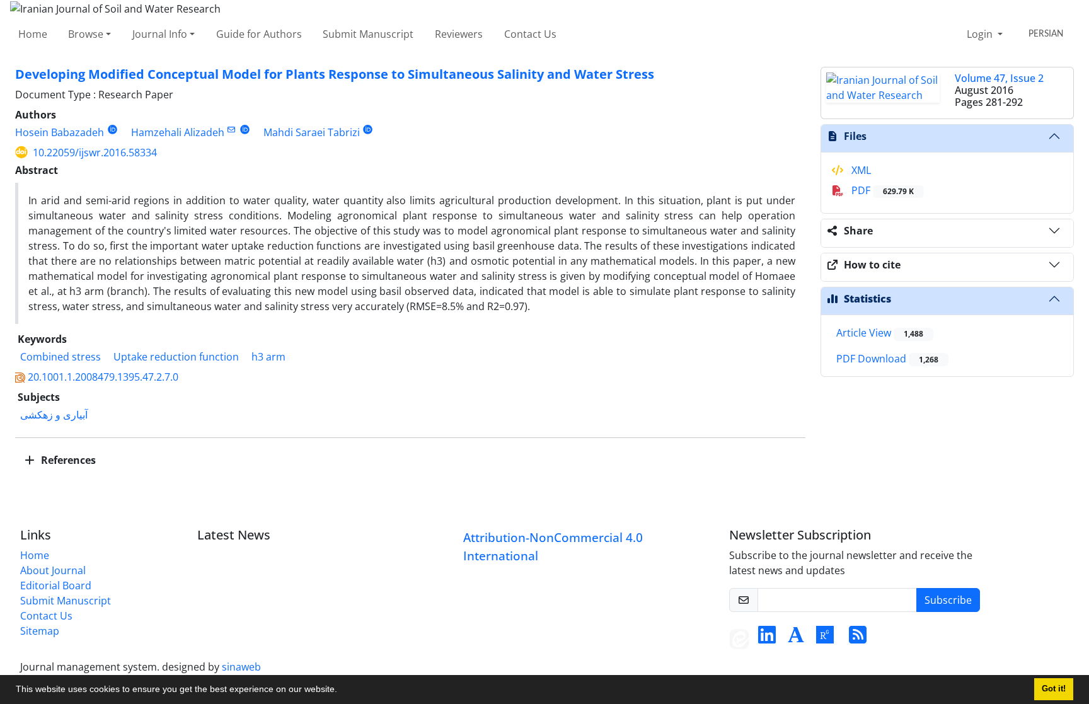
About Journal (53, 570)
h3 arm (268, 357)
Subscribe (948, 600)
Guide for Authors (259, 34)
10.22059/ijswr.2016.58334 (95, 152)
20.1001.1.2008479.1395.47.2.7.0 (103, 377)
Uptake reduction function (176, 357)
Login (981, 34)
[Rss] (858, 638)
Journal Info (159, 34)
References (67, 460)
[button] (341, 691)
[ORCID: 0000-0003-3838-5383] (112, 129)
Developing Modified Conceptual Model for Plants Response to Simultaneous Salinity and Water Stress (334, 74)
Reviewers (459, 34)
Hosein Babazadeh (59, 132)
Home (32, 34)
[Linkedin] (767, 638)
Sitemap (39, 631)
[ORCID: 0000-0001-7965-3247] (245, 129)
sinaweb (241, 667)
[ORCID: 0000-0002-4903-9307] (368, 129)
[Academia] (796, 638)
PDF (881, 190)
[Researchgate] (825, 638)
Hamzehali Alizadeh (177, 132)
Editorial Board (55, 585)
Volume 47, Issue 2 (999, 78)
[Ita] (739, 638)
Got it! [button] (1054, 688)
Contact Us (530, 34)
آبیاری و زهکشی (54, 415)
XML (860, 170)
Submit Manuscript (368, 34)
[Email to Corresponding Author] (231, 129)
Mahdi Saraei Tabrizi (311, 132)
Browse (85, 34)
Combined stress (60, 357)
